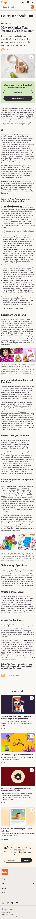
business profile (6, 137)
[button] (7, 909)
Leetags (23, 412)
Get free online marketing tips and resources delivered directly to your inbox (20, 851)
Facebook (5, 666)
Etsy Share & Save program (13, 206)
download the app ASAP (20, 288)
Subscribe (26, 860)
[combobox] (15, 7)
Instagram (25, 664)
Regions (22, 916)
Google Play (22, 899)
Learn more (18, 92)
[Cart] (32, 2)
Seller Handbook (13, 16)
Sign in (22, 2)
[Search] (32, 7)
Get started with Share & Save (13, 308)
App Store (8, 899)
